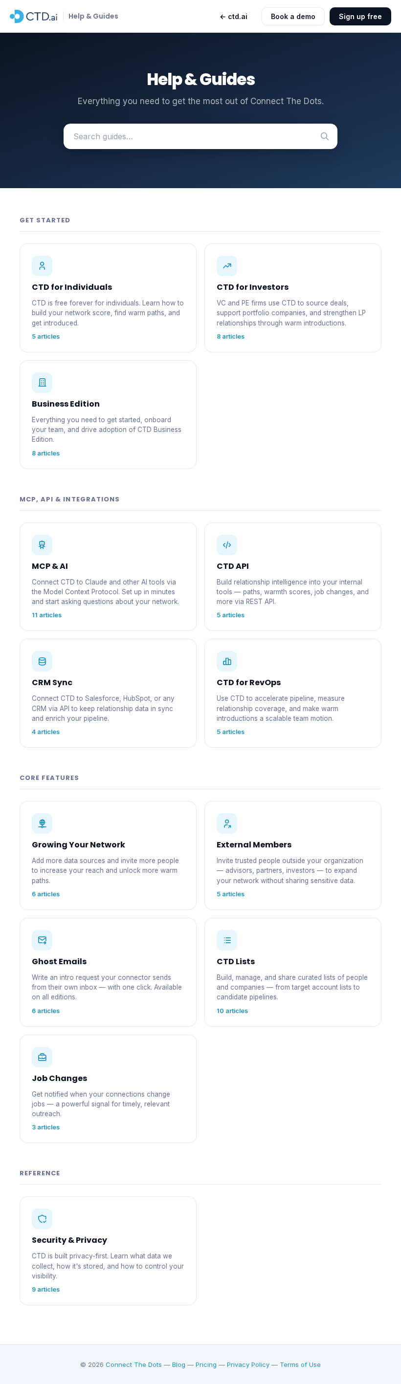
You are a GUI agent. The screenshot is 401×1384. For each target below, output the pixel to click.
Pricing (206, 1364)
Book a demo (293, 16)
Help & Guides (93, 16)
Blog (178, 1364)
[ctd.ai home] (34, 16)
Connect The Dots (134, 1364)
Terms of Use (300, 1364)
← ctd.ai (233, 16)
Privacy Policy (248, 1364)
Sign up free (360, 16)
